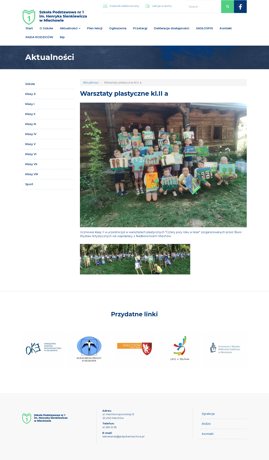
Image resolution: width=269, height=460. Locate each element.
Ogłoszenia (117, 28)
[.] (107, 259)
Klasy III (30, 124)
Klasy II (30, 114)
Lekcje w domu (162, 5)
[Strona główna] (54, 19)
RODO (206, 424)
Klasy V (30, 144)
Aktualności (69, 28)
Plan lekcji (94, 28)
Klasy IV (30, 134)
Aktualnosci (91, 82)
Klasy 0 (30, 94)
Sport (29, 184)
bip (62, 37)
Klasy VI (30, 154)
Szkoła (30, 84)
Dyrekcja (208, 414)
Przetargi (140, 28)
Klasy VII (31, 164)
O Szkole (46, 28)
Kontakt (226, 28)
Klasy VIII (31, 174)
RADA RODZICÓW (39, 37)
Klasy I (29, 104)
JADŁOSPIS (204, 28)
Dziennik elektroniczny (124, 5)
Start (29, 28)
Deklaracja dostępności (171, 28)
